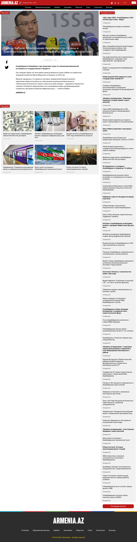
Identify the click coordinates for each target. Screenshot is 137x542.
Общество (80, 530)
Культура (112, 530)
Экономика (68, 530)
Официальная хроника (41, 530)
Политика (25, 530)
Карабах (56, 530)
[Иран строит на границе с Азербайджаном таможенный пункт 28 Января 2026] (50, 144)
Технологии (100, 530)
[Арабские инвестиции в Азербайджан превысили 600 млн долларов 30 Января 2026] (18, 110)
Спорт (90, 530)
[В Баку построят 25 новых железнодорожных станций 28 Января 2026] (81, 144)
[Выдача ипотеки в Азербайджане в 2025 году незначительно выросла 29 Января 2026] (81, 110)
